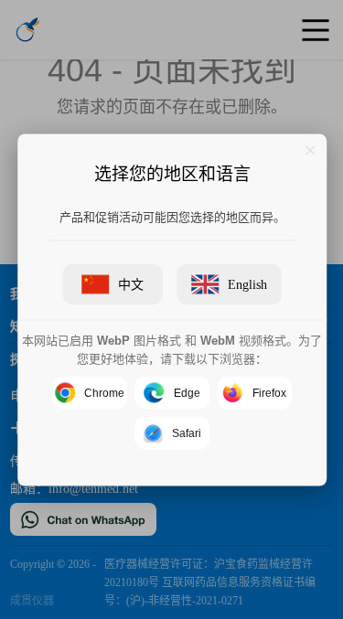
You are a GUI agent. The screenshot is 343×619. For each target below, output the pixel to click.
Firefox (268, 392)
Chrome (104, 392)
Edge (186, 392)
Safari (186, 432)
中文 (131, 284)
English (247, 284)
